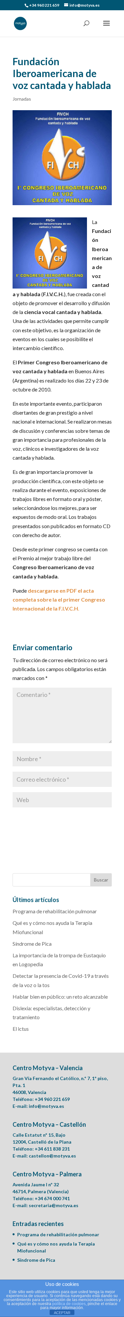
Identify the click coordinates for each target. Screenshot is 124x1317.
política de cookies (69, 1303)
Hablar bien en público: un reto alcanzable (60, 996)
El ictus (21, 1028)
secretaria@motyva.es (53, 1205)
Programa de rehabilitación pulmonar (55, 911)
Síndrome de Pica (32, 943)
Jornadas (22, 99)
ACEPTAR (62, 1313)
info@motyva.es (46, 1106)
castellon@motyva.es (52, 1155)
